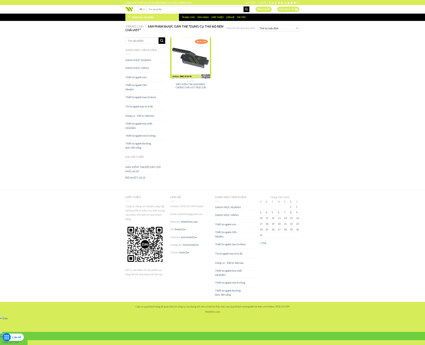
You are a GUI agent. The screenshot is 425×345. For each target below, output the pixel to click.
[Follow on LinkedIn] (292, 3)
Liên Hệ (262, 2)
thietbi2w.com (189, 221)
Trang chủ (188, 17)
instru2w (184, 252)
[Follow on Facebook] (269, 3)
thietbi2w (180, 229)
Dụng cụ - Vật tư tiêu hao (139, 115)
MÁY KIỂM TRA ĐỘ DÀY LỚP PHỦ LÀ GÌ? (143, 169)
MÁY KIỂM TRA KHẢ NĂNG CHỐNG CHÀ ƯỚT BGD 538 (190, 86)
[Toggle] (159, 66)
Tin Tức (241, 17)
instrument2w (189, 237)
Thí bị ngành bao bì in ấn (139, 106)
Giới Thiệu (250, 2)
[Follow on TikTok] (276, 3)
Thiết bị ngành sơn (136, 77)
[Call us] (285, 3)
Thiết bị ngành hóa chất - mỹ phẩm (139, 125)
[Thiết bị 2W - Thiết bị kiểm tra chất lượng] (129, 9)
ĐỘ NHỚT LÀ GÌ (135, 177)
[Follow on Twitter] (279, 3)
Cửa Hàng (203, 17)
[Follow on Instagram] (273, 3)
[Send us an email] (282, 3)
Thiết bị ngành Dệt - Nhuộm (136, 87)
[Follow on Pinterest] (289, 3)
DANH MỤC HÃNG (137, 67)
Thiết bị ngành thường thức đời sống (138, 145)
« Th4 (263, 243)
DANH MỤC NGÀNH (138, 60)
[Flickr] (298, 3)
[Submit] (246, 9)
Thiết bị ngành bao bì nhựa (140, 97)
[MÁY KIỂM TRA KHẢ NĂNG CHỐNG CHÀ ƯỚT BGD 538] (190, 57)
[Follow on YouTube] (295, 3)
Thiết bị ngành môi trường (140, 135)
